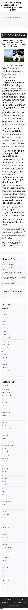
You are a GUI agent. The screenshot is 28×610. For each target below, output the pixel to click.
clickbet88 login (6, 415)
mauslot (4, 465)
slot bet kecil (5, 527)
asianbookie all (5, 389)
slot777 (4, 570)
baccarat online (6, 392)
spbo (3, 583)
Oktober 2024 (5, 374)
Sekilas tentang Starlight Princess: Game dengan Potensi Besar (13, 6)
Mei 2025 (4, 357)
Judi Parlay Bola (10, 35)
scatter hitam (5, 498)
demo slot (4, 419)
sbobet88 (4, 491)
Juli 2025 (4, 351)
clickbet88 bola (6, 412)
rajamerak (4, 478)
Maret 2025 (5, 364)
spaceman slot (5, 580)
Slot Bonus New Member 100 (9, 531)
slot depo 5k (5, 537)
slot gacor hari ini (6, 547)
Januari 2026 (5, 331)
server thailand (6, 501)
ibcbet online (5, 422)
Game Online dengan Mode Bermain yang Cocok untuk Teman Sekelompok (13, 282)
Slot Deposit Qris (6, 540)
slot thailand (5, 567)
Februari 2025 (5, 367)
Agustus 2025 (5, 347)
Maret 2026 (5, 324)
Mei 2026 (4, 318)
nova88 (4, 471)
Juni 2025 (4, 354)
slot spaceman (5, 564)
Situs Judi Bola (17, 35)
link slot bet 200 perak (7, 445)
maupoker (4, 461)
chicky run (4, 405)
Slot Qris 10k (5, 557)
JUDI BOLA (5, 160)
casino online (5, 402)
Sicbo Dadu (5, 507)
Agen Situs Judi (21, 34)
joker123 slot (5, 435)
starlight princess (6, 587)
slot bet (4, 517)
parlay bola (5, 475)
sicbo (3, 504)
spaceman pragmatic (7, 577)
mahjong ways (5, 455)
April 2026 (4, 321)
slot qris (4, 554)
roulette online (5, 484)
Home (5, 22)
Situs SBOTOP (5, 514)
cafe (3, 399)
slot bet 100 (5, 521)
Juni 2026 (4, 314)
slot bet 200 (5, 524)
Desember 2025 (6, 334)
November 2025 (6, 337)
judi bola (4, 438)
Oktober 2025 (5, 341)
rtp (3, 488)
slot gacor (4, 544)
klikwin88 (4, 442)
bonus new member (7, 395)
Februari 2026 (5, 328)
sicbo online (5, 511)
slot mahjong (5, 550)
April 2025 (4, 361)
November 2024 (6, 370)
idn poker (4, 425)
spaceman (4, 573)
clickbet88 (4, 409)
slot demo (4, 534)
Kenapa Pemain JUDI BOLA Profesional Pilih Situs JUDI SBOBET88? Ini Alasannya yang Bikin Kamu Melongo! (13, 43)
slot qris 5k (5, 560)
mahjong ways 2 (6, 458)
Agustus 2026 (5, 308)
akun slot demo (6, 385)
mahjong (4, 448)
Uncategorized (12, 34)
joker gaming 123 (6, 428)
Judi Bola (4, 35)
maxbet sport (5, 468)
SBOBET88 (21, 76)
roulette (4, 481)
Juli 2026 (4, 311)
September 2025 (6, 344)
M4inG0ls (5, 34)
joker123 (4, 432)
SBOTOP (4, 494)
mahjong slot (5, 451)
